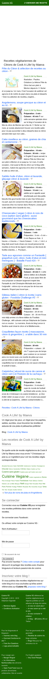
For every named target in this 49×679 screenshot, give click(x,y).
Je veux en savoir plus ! (36, 606)
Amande (4, 466)
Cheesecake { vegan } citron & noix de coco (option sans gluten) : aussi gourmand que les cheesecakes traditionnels (22, 217)
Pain (30, 484)
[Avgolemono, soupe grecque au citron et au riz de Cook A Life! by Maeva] (12, 114)
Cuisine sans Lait (25, 472)
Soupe (40, 487)
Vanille (15, 490)
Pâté (43, 484)
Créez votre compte (31, 561)
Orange (26, 484)
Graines (40, 481)
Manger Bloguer (9, 657)
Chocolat (5, 469)
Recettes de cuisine (35, 635)
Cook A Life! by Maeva (33, 76)
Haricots (4, 484)
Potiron (19, 486)
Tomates (10, 490)
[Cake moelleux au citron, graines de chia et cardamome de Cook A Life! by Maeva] (12, 151)
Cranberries (16, 469)
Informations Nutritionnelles (8, 661)
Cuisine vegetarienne (35, 477)
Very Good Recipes (35, 657)
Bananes (10, 466)
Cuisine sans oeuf (36, 472)
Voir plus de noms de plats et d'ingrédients (23, 492)
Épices (44, 477)
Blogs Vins (32, 640)
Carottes (33, 466)
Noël (22, 483)
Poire (4, 486)
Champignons (41, 466)
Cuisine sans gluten (11, 471)
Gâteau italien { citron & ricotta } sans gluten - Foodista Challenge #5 (21, 296)
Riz (30, 487)
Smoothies (34, 487)
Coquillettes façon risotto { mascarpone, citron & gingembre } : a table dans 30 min (24, 333)
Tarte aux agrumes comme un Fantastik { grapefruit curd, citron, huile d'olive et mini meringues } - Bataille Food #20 (24, 258)
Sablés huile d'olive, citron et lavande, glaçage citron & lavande (22, 177)
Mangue (17, 484)
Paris (40, 484)
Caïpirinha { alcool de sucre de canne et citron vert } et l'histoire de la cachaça (23, 372)
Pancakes (35, 484)
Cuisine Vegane (15, 476)
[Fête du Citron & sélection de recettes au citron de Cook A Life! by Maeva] (12, 80)
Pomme (8, 486)
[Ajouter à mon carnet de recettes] (11, 71)
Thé (3, 490)
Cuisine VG (7, 3)
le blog (30, 619)
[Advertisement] (24, 32)
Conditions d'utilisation (12, 608)
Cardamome (27, 466)
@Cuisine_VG (40, 619)
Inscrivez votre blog (10, 635)
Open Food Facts (10, 668)
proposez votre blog (36, 586)
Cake (14, 466)
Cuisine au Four (35, 469)
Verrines (19, 490)
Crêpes (28, 469)
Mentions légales (10, 606)
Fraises (17, 481)
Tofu (6, 490)
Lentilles (12, 484)
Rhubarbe (25, 487)
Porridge (14, 487)
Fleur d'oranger (6, 481)
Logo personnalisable (11, 646)
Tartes (44, 486)
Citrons (11, 469)
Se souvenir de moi (12, 554)
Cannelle (20, 466)
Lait (8, 484)
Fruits (30, 481)
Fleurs (13, 481)
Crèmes (23, 469)
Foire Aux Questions (11, 643)
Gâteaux (35, 481)
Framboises (24, 480)
